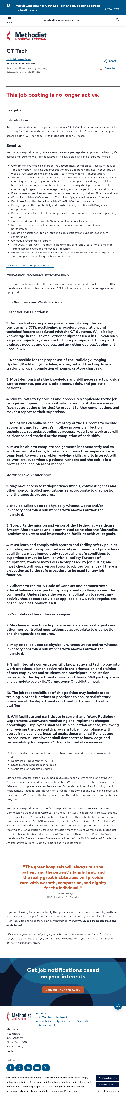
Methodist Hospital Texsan (18, 58)
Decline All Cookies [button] (108, 1078)
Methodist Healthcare (63, 20)
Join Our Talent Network (51, 1017)
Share (109, 61)
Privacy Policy (71, 1091)
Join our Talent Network (63, 989)
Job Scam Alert (45, 1025)
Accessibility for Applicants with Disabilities (63, 1021)
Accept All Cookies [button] (107, 1084)
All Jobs (41, 1013)
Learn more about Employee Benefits (30, 265)
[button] (107, 1091)
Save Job (107, 68)
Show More (112, 8)
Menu (9, 21)
